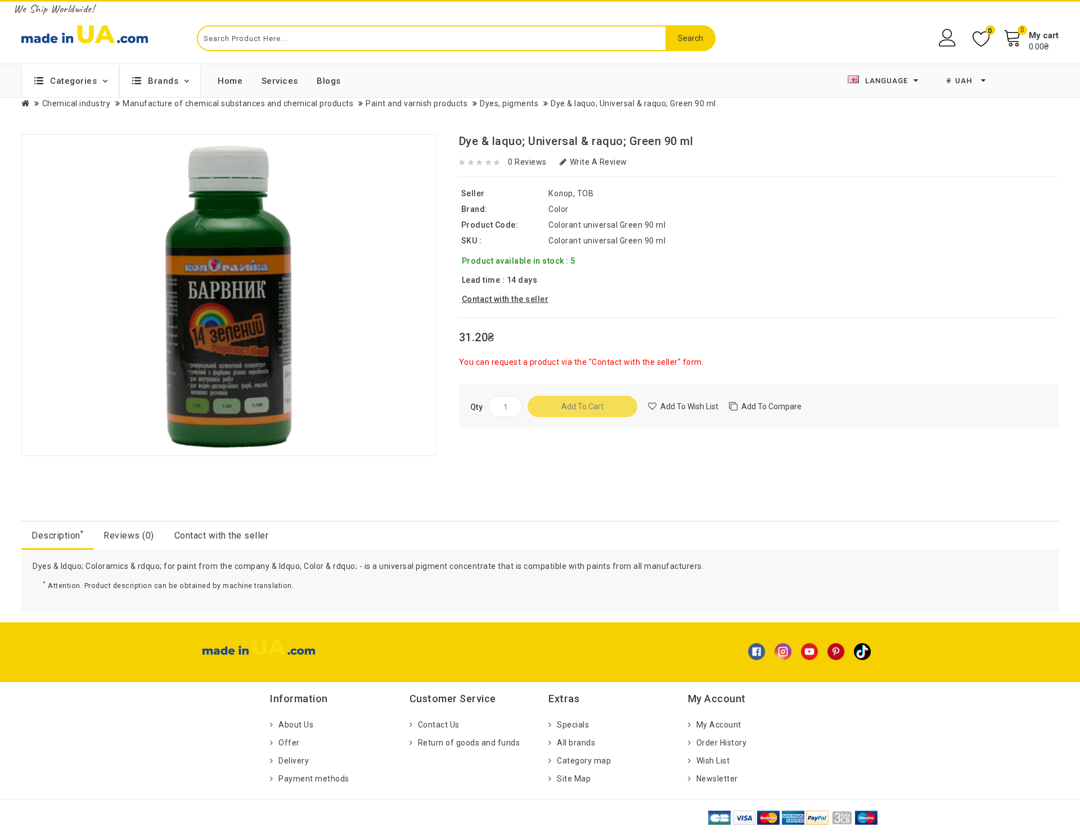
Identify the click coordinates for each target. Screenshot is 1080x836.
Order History (721, 742)
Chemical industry (76, 103)
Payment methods (313, 778)
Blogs (329, 81)
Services (280, 81)
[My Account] (948, 38)
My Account (718, 724)
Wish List (713, 760)
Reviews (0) (129, 535)
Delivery (293, 760)
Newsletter (717, 778)
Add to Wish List (689, 406)
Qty (476, 407)
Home (230, 81)
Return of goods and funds (469, 742)
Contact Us (439, 724)
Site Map (574, 778)
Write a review (598, 161)
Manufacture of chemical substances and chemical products (238, 103)
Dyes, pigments (509, 103)
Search (690, 38)
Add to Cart (582, 406)
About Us (295, 724)
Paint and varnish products (416, 103)
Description (57, 535)
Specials (573, 724)
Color (558, 209)
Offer (289, 742)
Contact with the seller (221, 535)
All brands (576, 742)
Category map (584, 760)
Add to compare (771, 406)
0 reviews (527, 161)
